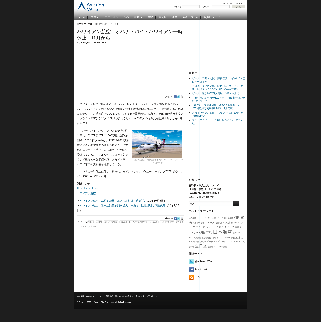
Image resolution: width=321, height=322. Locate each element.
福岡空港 (192, 218)
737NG (228, 238)
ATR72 (99, 222)
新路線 (210, 247)
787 (232, 226)
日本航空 (222, 232)
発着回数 (236, 233)
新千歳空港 (228, 218)
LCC (222, 237)
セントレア (224, 227)
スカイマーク (217, 218)
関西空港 (236, 237)
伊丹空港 (200, 223)
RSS (197, 277)
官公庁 (163, 17)
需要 (136, 17)
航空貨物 (92, 226)
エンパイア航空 (110, 222)
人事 (194, 223)
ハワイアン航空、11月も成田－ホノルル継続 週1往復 (112, 200)
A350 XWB (218, 247)
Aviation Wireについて (95, 296)
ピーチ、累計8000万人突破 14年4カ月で (215, 93)
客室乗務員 (219, 223)
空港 (126, 17)
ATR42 (91, 222)
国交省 (238, 227)
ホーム (81, 17)
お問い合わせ (151, 296)
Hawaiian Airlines (87, 188)
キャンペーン (236, 242)
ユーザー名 (176, 7)
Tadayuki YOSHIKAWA (93, 42)
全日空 (201, 246)
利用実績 (197, 238)
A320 (191, 238)
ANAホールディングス (203, 227)
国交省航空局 (207, 238)
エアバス (210, 222)
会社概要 (80, 296)
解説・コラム (190, 17)
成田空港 (205, 232)
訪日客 (216, 238)
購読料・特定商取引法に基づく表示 (129, 296)
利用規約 (109, 296)
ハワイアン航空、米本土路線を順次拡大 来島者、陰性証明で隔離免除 (122, 205)
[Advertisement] (217, 45)
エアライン (111, 17)
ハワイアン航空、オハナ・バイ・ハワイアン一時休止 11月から (130, 34)
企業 (174, 17)
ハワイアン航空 (86, 193)
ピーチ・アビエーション (219, 241)
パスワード (206, 7)
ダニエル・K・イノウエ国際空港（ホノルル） (139, 222)
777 (216, 227)
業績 (150, 17)
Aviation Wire (201, 269)
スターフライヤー (204, 218)
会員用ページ (212, 17)
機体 (93, 17)
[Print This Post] (182, 96)
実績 (225, 247)
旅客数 (203, 242)
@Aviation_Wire (203, 261)
